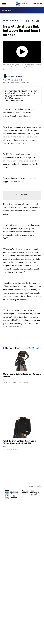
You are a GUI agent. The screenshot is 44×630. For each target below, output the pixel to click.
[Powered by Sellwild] (37, 486)
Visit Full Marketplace (33, 348)
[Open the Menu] (4, 3)
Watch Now (37, 3)
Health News (10, 20)
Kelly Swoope (16, 76)
